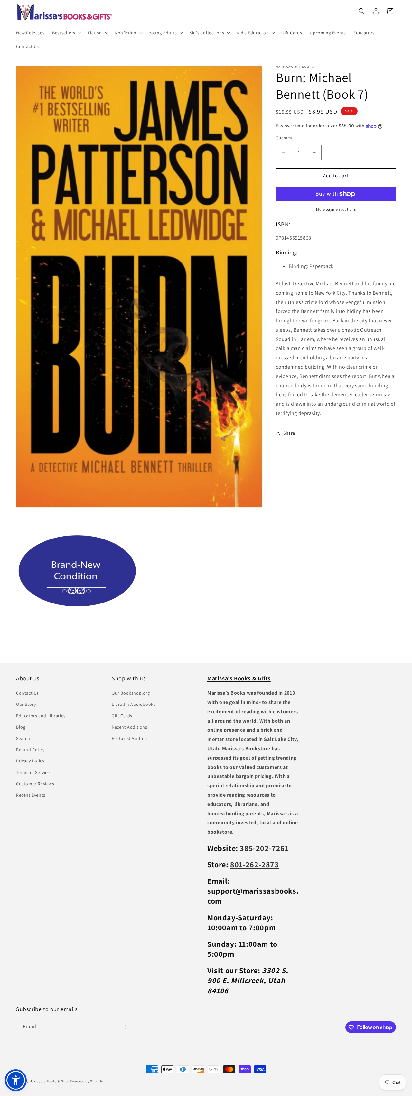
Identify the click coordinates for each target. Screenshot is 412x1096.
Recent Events (30, 795)
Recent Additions (129, 727)
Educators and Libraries (41, 716)
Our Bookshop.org (131, 693)
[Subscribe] (124, 1027)
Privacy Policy (30, 761)
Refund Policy (30, 750)
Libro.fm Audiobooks (133, 704)
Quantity (284, 138)
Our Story (26, 704)
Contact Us (27, 693)
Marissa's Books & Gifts (49, 1081)
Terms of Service (33, 772)
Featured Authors (130, 738)
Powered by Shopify (86, 1081)
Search (23, 738)
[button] (66, 33)
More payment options (336, 209)
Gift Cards (122, 716)
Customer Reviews (35, 784)
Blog (20, 727)
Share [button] (289, 433)
